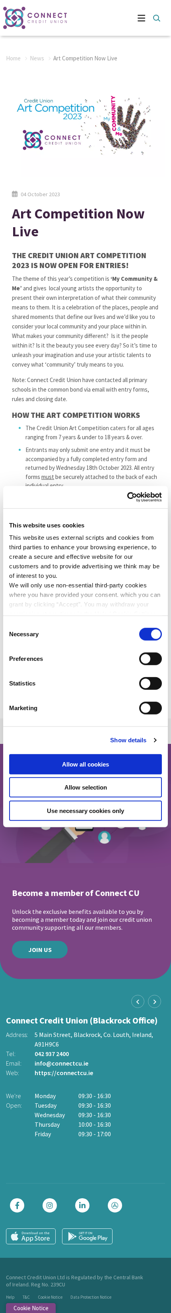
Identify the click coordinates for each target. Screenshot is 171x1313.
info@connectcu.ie (61, 1063)
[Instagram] (52, 1205)
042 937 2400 (52, 1054)
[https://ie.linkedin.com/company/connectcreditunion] (84, 1205)
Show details (128, 740)
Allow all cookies (85, 764)
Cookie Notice (50, 1297)
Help (10, 1297)
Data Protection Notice (90, 1297)
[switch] (150, 658)
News (37, 58)
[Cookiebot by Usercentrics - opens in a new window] (127, 497)
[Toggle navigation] (117, 17)
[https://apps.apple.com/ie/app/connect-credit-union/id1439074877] (117, 1205)
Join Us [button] (40, 950)
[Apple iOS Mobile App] (31, 1236)
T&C (26, 1297)
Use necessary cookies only (85, 810)
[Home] (32, 18)
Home (13, 58)
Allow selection (85, 787)
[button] (156, 18)
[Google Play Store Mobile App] (87, 1236)
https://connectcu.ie (64, 1073)
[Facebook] (19, 1205)
